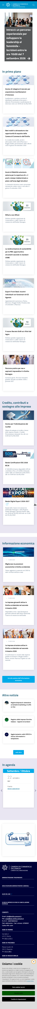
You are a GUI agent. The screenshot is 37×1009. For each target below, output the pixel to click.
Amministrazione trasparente (12, 877)
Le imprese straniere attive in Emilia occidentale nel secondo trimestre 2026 (16, 648)
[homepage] (17, 5)
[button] (33, 5)
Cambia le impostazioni (18, 999)
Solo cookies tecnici (18, 987)
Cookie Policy (30, 981)
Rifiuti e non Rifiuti (12, 215)
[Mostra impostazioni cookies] (35, 504)
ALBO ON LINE (6, 894)
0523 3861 (8, 951)
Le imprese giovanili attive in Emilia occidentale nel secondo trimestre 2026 (16, 605)
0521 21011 (8, 938)
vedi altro (18, 752)
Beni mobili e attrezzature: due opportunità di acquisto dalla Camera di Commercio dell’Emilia (17, 133)
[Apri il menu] (3, 5)
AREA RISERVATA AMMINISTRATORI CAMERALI (15, 886)
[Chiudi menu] (30, 3)
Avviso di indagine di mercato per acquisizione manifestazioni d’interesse (17, 92)
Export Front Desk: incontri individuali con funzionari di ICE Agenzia (17, 294)
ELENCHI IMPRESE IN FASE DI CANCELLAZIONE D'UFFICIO (15, 903)
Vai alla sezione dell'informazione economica (18, 679)
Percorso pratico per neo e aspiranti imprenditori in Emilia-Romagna (17, 371)
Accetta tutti (18, 993)
